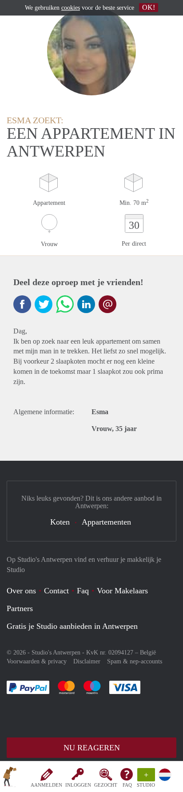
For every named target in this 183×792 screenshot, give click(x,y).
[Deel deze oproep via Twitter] (43, 304)
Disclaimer (86, 661)
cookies (70, 7)
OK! (148, 7)
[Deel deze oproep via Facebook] (22, 304)
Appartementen (106, 522)
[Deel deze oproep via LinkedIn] (86, 304)
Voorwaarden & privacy (37, 661)
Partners (20, 608)
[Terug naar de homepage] (9, 778)
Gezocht (105, 785)
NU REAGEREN (92, 747)
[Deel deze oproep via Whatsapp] (65, 304)
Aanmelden (46, 785)
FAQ (127, 785)
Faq (83, 590)
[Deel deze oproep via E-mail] (107, 304)
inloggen (78, 785)
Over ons (21, 590)
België (148, 652)
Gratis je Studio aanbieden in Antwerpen (72, 626)
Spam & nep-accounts (134, 661)
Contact (56, 590)
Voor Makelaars (122, 590)
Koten (60, 522)
